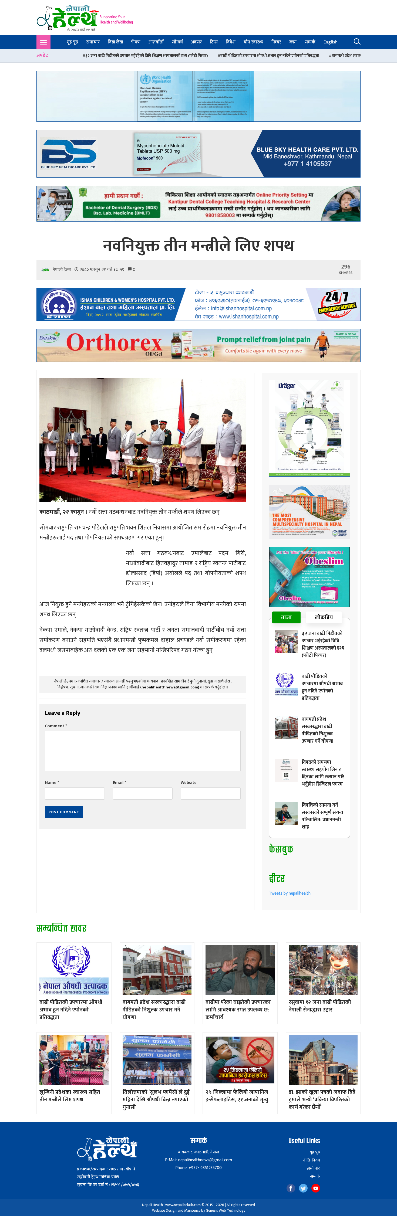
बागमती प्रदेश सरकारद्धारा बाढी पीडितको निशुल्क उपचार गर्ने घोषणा (288, 55)
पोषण (135, 42)
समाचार (93, 42)
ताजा (286, 617)
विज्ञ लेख (115, 42)
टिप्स (214, 42)
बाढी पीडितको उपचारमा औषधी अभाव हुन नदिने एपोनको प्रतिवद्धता (176, 55)
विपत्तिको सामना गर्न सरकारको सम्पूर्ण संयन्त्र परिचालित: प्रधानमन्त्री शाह (322, 816)
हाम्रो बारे (313, 1168)
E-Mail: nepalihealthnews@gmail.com (198, 1160)
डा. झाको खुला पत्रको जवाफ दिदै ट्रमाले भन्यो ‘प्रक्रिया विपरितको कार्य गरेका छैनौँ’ (322, 1100)
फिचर (276, 42)
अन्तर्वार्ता (156, 42)
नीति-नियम (311, 1160)
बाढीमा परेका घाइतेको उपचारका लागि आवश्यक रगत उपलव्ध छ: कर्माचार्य (238, 1010)
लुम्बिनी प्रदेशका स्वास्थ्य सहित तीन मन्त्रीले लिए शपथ (69, 1096)
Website (189, 782)
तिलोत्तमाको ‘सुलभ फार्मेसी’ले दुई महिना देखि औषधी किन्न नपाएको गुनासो (156, 1100)
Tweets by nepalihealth (290, 893)
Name (52, 782)
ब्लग (293, 42)
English (331, 42)
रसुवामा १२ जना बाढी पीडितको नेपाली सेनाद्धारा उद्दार (320, 1006)
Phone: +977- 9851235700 (198, 1167)
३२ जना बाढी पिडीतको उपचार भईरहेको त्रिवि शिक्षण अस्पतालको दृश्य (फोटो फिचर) (323, 645)
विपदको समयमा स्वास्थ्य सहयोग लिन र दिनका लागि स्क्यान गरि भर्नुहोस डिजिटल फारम (323, 773)
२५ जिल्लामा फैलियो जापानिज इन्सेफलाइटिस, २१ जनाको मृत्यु (237, 1096)
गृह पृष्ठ (72, 42)
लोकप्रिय (324, 617)
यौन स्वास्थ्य (253, 42)
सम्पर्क (310, 42)
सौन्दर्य (177, 42)
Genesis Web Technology (225, 1210)
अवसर (196, 42)
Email (119, 782)
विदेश (230, 42)
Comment (56, 726)
